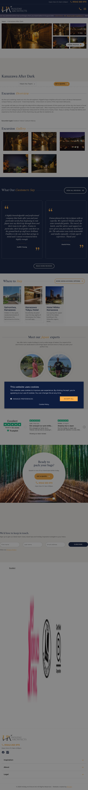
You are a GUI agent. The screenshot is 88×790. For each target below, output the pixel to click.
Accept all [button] (69, 399)
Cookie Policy (44, 404)
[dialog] (44, 395)
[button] (21, 399)
